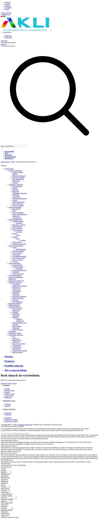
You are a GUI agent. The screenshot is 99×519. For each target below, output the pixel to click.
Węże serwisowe (17, 352)
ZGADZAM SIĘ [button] (6, 467)
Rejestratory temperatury (16, 315)
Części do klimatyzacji (15, 219)
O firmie (7, 389)
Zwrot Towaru (9, 396)
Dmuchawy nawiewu (19, 225)
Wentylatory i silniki (15, 333)
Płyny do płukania (17, 212)
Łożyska (15, 261)
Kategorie (4, 165)
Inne (13, 336)
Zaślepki (22, 240)
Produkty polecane (14, 365)
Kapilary (15, 188)
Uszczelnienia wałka (18, 258)
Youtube (7, 4)
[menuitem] (51, 151)
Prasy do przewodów (18, 343)
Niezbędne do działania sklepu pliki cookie (16, 433)
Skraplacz (15, 317)
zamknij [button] (3, 469)
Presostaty (15, 190)
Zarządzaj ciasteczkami (25, 424)
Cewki (14, 247)
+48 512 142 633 (6, 12)
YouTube (7, 406)
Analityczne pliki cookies (8, 446)
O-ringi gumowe (17, 230)
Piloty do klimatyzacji (19, 176)
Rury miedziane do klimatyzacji (18, 180)
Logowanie (8, 413)
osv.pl (60, 424)
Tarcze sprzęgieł (17, 253)
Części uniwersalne (14, 263)
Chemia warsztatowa (15, 207)
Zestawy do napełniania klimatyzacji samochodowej (19, 216)
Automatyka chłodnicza (16, 184)
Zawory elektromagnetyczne (18, 201)
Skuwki (14, 233)
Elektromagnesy (21, 249)
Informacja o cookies (11, 421)
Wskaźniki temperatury (19, 198)
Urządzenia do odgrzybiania (16, 348)
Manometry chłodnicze (19, 296)
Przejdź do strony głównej (9, 383)
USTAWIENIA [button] (5, 463)
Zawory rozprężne (18, 205)
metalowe (19, 232)
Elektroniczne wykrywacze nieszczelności (16, 289)
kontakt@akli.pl (6, 14)
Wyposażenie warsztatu (16, 335)
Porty (18, 239)
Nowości (9, 356)
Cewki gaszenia (17, 265)
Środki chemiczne (14, 305)
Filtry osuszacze (17, 186)
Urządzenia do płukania (19, 350)
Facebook (8, 2)
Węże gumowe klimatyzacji (17, 327)
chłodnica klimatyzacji (20, 320)
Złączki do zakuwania (19, 244)
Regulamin (8, 418)
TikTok (7, 9)
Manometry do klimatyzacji (16, 341)
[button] (2, 16)
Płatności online (9, 390)
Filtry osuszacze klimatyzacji (17, 309)
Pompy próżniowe (18, 298)
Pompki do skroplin (18, 177)
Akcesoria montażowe (15, 170)
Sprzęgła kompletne (18, 251)
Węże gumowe (17, 242)
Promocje (9, 361)
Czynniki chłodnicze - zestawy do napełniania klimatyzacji (16, 277)
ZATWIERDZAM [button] (6, 460)
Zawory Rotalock (17, 204)
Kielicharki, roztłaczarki (16, 294)
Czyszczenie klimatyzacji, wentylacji (19, 285)
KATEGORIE (9, 169)
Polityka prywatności (11, 419)
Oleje (14, 211)
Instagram (8, 6)
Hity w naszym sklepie (16, 370)
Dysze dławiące (17, 226)
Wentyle (14, 237)
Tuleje (18, 235)
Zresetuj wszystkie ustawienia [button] (10, 517)
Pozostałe (15, 300)
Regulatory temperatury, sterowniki (19, 192)
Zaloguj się (8, 36)
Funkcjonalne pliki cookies (9, 440)
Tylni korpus (16, 254)
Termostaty (15, 272)
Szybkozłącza (16, 345)
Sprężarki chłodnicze (15, 303)
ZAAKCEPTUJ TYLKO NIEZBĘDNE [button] (13, 465)
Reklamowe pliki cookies (8, 453)
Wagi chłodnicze (17, 302)
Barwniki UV (16, 209)
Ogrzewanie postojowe (19, 270)
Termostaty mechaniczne (16, 196)
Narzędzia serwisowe (15, 282)
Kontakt (7, 392)
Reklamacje (8, 397)
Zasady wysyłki (9, 394)
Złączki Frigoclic (17, 329)
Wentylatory (12, 331)
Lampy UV (15, 338)
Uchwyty (15, 183)
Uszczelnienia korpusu (19, 256)
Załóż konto (8, 37)
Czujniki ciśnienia (17, 221)
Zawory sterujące (17, 260)
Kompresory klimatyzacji (16, 281)
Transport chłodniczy (15, 307)
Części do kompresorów (16, 246)
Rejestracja (8, 414)
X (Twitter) (8, 7)
